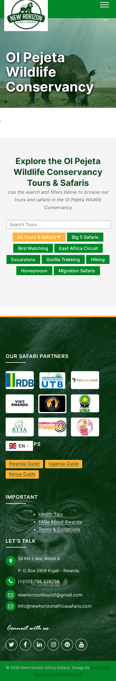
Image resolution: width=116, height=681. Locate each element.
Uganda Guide (63, 463)
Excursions (23, 259)
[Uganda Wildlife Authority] (85, 403)
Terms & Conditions (59, 529)
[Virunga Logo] (52, 404)
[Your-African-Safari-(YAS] (85, 380)
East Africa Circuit (78, 248)
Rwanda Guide (24, 463)
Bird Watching (33, 248)
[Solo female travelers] (85, 427)
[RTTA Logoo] (20, 427)
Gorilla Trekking (63, 259)
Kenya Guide (22, 474)
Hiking (98, 259)
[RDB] (20, 380)
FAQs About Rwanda (60, 522)
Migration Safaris (77, 270)
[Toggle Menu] (104, 4)
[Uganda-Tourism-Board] (52, 380)
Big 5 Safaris (85, 237)
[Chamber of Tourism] (52, 427)
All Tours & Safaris (36, 237)
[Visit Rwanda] (20, 403)
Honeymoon (34, 270)
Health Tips (51, 514)
